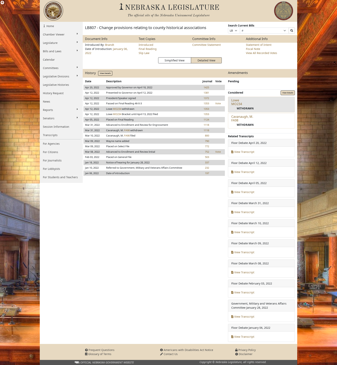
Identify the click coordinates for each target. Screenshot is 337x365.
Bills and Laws (52, 51)
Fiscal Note (253, 49)
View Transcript (243, 152)
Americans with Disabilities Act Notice (188, 350)
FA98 (127, 130)
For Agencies (51, 143)
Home (50, 26)
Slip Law (144, 53)
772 (207, 146)
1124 (206, 119)
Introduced (146, 45)
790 (207, 141)
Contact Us (170, 354)
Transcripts (50, 135)
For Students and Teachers (60, 177)
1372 (206, 98)
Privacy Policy (247, 350)
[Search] (292, 30)
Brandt (109, 45)
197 (207, 173)
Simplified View (174, 60)
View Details (105, 73)
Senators (48, 118)
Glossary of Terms (99, 354)
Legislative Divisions (56, 76)
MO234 (117, 109)
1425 (206, 87)
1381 (206, 92)
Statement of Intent (258, 45)
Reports (48, 110)
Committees (51, 68)
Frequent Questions (101, 350)
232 (207, 167)
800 (207, 135)
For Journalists (52, 160)
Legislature (50, 43)
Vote (218, 103)
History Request (53, 93)
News (46, 101)
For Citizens (50, 152)
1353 (206, 103)
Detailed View (206, 60)
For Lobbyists (51, 169)
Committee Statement (206, 45)
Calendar (49, 59)
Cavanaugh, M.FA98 (242, 118)
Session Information (56, 126)
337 (207, 162)
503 (207, 157)
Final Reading (148, 49)
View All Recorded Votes (261, 53)
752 (207, 151)
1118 (206, 125)
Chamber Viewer (54, 34)
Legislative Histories (56, 85)
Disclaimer (245, 354)
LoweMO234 (236, 102)
